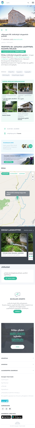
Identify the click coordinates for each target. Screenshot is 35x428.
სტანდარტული (5, 173)
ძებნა (17, 347)
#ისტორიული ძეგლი (18, 75)
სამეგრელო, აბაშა (12, 39)
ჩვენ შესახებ (4, 382)
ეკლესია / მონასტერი (7, 42)
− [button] (32, 179)
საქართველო (4, 379)
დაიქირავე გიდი (8, 142)
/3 (31, 23)
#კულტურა (28, 71)
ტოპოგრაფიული (13, 173)
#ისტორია (11, 71)
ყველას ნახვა (28, 230)
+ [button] (32, 177)
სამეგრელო (5, 59)
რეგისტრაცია (4, 389)
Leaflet (25, 225)
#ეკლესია (19, 71)
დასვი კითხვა (11, 278)
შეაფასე (17, 311)
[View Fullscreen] (33, 173)
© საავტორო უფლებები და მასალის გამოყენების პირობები (17, 396)
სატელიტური (22, 173)
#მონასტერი (6, 75)
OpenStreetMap (31, 225)
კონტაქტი (3, 386)
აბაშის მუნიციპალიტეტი (21, 57)
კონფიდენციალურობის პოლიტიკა (10, 392)
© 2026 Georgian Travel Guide (17, 426)
